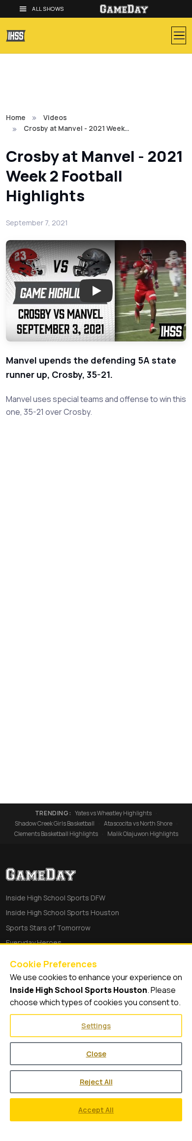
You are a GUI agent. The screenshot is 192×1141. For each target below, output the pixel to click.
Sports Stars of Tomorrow (48, 927)
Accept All (96, 1109)
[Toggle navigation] (178, 35)
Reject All (96, 1081)
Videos (55, 117)
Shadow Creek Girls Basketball (55, 824)
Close (96, 1053)
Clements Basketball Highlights (56, 834)
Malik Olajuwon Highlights (142, 834)
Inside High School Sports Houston (62, 912)
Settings (96, 1025)
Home (16, 117)
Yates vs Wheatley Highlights (113, 813)
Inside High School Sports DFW (55, 897)
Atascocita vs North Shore (138, 824)
